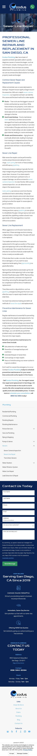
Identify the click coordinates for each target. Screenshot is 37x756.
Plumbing (19, 716)
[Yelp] (12, 732)
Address (6, 518)
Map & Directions (18, 663)
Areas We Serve (18, 705)
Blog (18, 720)
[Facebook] (16, 732)
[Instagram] (25, 732)
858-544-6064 (18, 670)
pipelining (16, 165)
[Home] (17, 6)
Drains (18, 712)
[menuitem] (18, 412)
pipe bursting (26, 263)
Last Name (6, 498)
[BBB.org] (21, 732)
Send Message (10, 564)
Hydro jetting (6, 191)
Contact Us (18, 723)
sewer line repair (16, 303)
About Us (18, 709)
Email (4, 511)
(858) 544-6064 (16, 396)
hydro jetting (11, 163)
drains (7, 120)
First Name (6, 492)
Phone (5, 505)
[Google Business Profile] (8, 732)
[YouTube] (29, 732)
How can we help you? (10, 531)
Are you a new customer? (11, 525)
